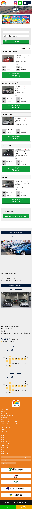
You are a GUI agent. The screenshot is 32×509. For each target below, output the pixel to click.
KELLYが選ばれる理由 (8, 415)
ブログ (8, 457)
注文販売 (4, 411)
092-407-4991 (9, 329)
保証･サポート (6, 413)
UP (3, 435)
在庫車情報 (5, 409)
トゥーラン (5, 445)
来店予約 (24, 507)
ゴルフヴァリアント (7, 441)
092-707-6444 (9, 276)
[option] (16, 247)
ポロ (3, 437)
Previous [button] (4, 358)
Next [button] (27, 358)
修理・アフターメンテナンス (9, 421)
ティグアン (5, 447)
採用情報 (4, 431)
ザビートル (5, 451)
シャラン (4, 449)
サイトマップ (23, 460)
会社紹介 (4, 429)
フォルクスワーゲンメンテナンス (11, 423)
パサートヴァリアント (8, 443)
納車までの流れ (6, 419)
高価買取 (4, 425)
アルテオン (5, 453)
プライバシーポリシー (8, 463)
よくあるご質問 (6, 427)
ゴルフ (4, 439)
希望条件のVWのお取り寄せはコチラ (16, 216)
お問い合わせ (8, 460)
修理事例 (23, 457)
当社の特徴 (5, 417)
